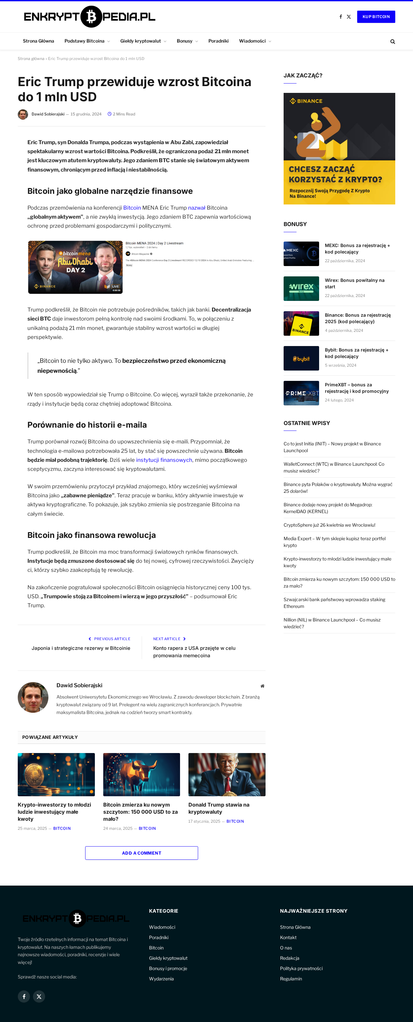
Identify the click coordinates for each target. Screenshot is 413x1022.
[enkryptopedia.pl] (89, 17)
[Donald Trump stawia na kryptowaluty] (227, 774)
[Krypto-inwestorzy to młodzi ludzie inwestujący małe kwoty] (56, 774)
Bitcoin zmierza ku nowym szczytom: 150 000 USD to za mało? (140, 811)
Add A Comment (141, 853)
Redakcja (289, 958)
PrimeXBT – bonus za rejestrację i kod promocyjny (357, 388)
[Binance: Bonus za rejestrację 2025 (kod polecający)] (301, 323)
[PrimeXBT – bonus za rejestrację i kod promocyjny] (301, 393)
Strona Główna (38, 41)
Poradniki (218, 41)
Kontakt (288, 937)
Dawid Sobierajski (48, 114)
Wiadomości (252, 41)
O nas (286, 947)
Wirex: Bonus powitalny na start (355, 283)
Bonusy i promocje (168, 968)
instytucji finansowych (164, 460)
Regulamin (291, 978)
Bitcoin (132, 207)
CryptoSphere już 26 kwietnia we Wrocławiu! (329, 525)
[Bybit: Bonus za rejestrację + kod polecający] (301, 358)
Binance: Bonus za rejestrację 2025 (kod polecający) (358, 318)
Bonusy (185, 41)
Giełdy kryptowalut (140, 41)
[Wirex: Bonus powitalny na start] (301, 288)
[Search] (392, 41)
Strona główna (31, 58)
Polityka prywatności (301, 968)
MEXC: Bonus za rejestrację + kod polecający (357, 248)
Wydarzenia (161, 978)
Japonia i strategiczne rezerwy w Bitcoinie (81, 648)
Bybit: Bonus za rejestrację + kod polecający (356, 353)
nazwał (197, 207)
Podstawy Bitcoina (85, 41)
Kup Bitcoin (376, 16)
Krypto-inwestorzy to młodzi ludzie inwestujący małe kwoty (54, 811)
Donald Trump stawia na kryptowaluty (218, 808)
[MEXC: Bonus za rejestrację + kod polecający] (301, 254)
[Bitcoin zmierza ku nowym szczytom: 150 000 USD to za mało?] (141, 774)
